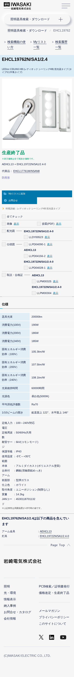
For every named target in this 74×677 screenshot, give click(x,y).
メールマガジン (49, 610)
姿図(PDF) (48, 223)
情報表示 (10, 599)
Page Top (58, 545)
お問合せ (13, 200)
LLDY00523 (36, 237)
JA (38, 4)
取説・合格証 (15, 274)
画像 (9, 223)
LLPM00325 (44, 281)
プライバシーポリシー (54, 617)
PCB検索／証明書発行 (54, 586)
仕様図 (11, 244)
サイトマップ (66, 6)
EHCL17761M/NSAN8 (26, 171)
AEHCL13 (46, 531)
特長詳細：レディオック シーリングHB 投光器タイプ (33, 208)
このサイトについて (52, 623)
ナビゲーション (33, 19)
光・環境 (10, 592)
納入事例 (10, 605)
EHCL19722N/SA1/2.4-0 (54, 536)
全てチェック (15, 216)
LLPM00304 (44, 293)
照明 (7, 586)
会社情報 (10, 618)
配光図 (11, 230)
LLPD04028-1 (37, 267)
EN (44, 4)
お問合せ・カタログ (17, 612)
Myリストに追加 (17, 193)
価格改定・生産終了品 (54, 592)
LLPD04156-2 (37, 256)
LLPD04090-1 (37, 244)
